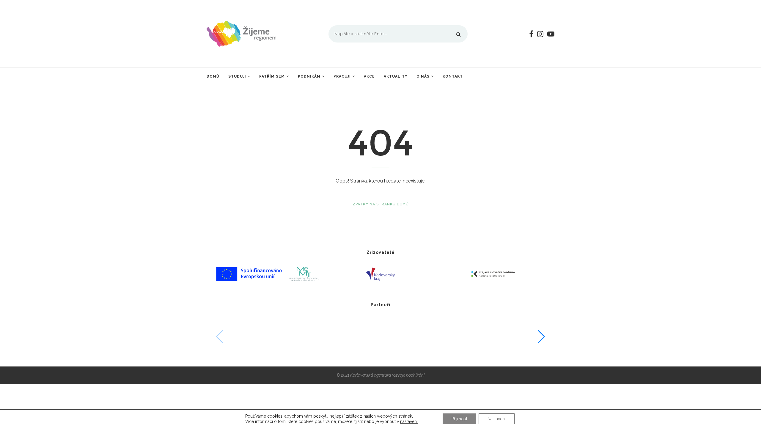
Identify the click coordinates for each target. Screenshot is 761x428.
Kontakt (453, 76)
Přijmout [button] (459, 418)
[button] (541, 336)
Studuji (237, 76)
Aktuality (396, 76)
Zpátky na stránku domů (381, 204)
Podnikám (309, 76)
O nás (423, 76)
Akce (369, 76)
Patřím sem (272, 76)
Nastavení (497, 418)
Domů (213, 76)
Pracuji (342, 76)
